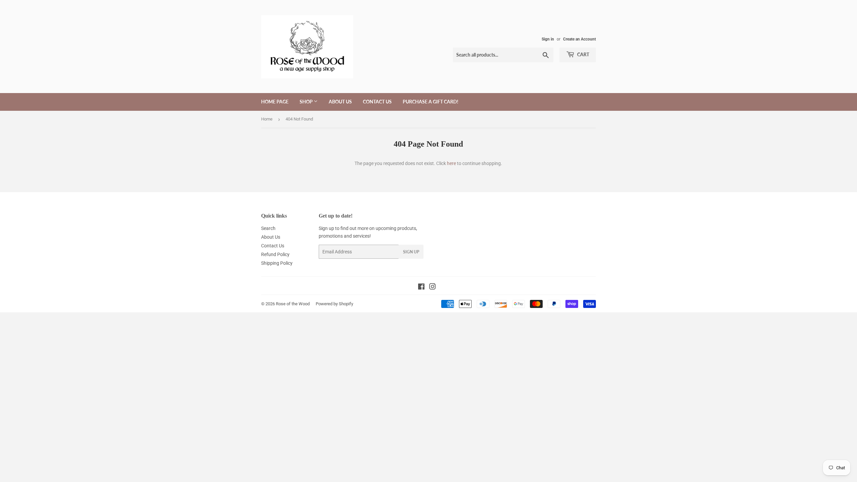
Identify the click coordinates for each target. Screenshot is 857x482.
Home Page (275, 101)
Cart (582, 54)
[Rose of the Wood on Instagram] (432, 287)
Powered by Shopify (334, 303)
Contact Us (377, 101)
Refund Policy (275, 254)
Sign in (548, 39)
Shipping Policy (277, 263)
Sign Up (411, 251)
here (451, 163)
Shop (307, 101)
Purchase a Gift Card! (430, 101)
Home (266, 119)
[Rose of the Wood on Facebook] (421, 287)
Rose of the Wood (293, 303)
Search (268, 228)
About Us (340, 101)
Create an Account (579, 39)
